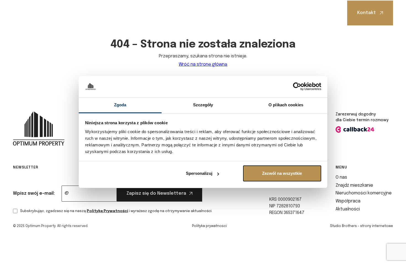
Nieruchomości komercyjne (183, 13)
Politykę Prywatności (107, 211)
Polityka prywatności (209, 226)
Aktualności (275, 13)
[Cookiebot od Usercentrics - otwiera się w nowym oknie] (297, 87)
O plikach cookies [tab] (285, 104)
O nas (82, 13)
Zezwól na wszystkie (282, 173)
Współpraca (236, 13)
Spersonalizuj (199, 173)
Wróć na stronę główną (203, 64)
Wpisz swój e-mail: (34, 193)
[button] (83, 13)
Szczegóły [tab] (203, 104)
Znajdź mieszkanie (120, 13)
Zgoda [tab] (120, 104)
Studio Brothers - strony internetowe (361, 226)
